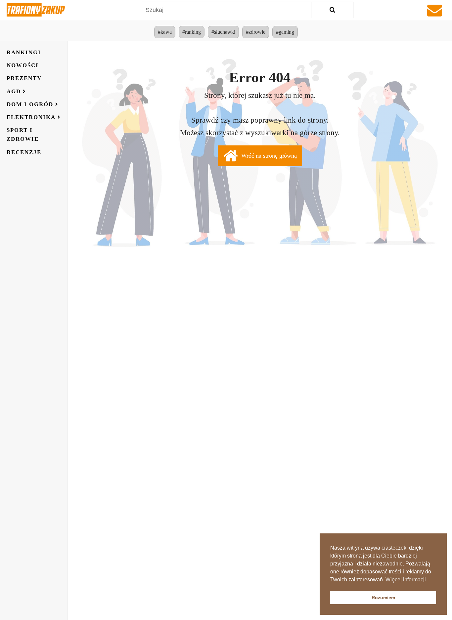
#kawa (165, 32)
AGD (14, 91)
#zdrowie (255, 32)
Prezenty (24, 78)
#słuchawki (223, 32)
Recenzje (24, 152)
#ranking (191, 32)
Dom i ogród (30, 104)
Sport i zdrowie (23, 134)
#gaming (285, 32)
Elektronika (31, 117)
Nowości (23, 65)
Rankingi (24, 52)
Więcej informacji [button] (405, 579)
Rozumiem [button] (383, 597)
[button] (260, 155)
